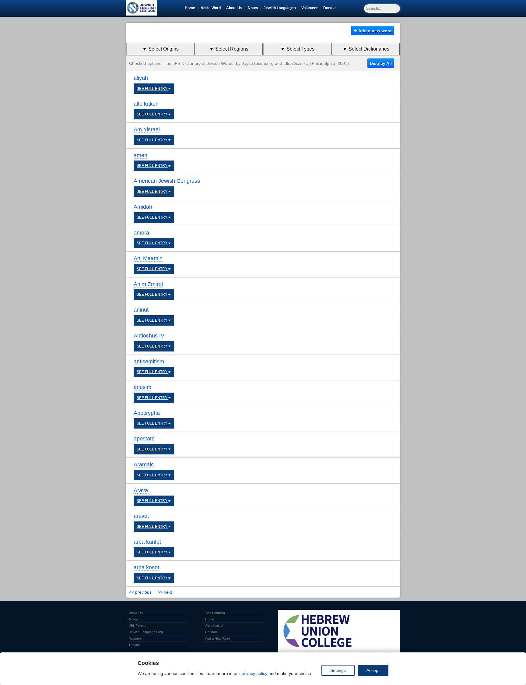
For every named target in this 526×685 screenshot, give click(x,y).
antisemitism (149, 361)
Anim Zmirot (148, 284)
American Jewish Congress (167, 181)
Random (211, 632)
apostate (144, 439)
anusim (142, 387)
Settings (338, 670)
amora (141, 233)
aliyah (141, 78)
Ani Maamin (148, 258)
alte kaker (145, 104)
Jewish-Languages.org (146, 632)
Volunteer (310, 8)
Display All (381, 63)
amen (140, 155)
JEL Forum (137, 625)
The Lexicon (215, 613)
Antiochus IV (149, 336)
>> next (165, 592)
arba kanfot (147, 542)
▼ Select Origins (160, 48)
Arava (141, 490)
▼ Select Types (297, 48)
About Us (234, 8)
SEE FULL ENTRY (152, 89)
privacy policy (254, 673)
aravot (141, 516)
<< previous (140, 592)
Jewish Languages (281, 8)
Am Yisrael (147, 129)
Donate (330, 8)
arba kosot (146, 567)
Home (190, 8)
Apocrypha (147, 413)
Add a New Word (217, 638)
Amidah (143, 207)
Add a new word (374, 30)
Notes (253, 8)
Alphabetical (214, 625)
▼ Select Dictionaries (365, 48)
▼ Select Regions (228, 48)
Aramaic (144, 464)
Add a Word (211, 8)
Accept (373, 670)
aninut (141, 310)
